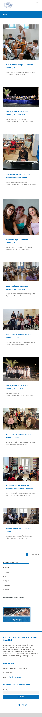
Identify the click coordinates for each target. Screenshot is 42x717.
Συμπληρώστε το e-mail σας (11, 690)
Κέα (6, 576)
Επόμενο (34, 554)
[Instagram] (22, 705)
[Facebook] (16, 705)
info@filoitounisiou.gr (15, 677)
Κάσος (7, 572)
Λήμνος (7, 581)
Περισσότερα (10, 79)
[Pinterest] (26, 705)
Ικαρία (7, 568)
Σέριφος (7, 585)
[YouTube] (19, 705)
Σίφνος (7, 589)
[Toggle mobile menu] (38, 3)
